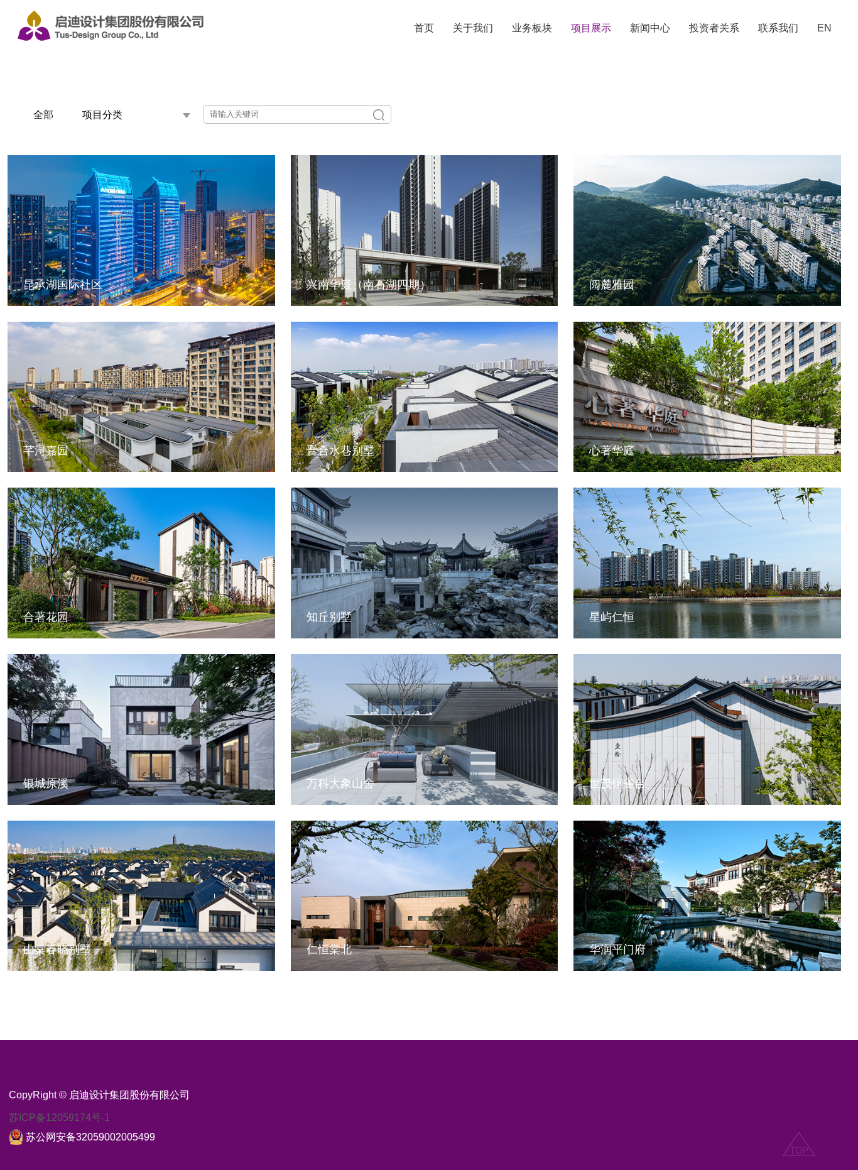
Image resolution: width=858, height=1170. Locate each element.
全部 (43, 114)
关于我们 (473, 28)
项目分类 (102, 114)
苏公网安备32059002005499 (90, 1137)
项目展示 (591, 28)
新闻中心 (650, 28)
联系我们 (778, 28)
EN (824, 28)
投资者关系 (714, 28)
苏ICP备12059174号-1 (59, 1117)
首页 (424, 28)
